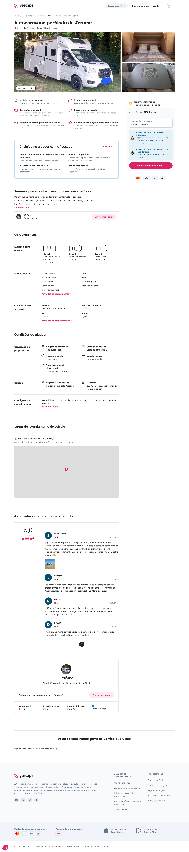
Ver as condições (50, 406)
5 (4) (19, 28)
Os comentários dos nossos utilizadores (127, 803)
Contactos (50, 846)
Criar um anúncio (140, 6)
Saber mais (107, 146)
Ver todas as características (55, 320)
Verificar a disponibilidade (150, 165)
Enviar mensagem (104, 217)
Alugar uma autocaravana (127, 788)
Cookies (105, 846)
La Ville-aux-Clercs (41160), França (41, 28)
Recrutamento (65, 846)
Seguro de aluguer (156, 790)
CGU (76, 846)
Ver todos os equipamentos (55, 294)
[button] (5, 848)
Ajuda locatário (121, 809)
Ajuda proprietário (156, 800)
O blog (39, 846)
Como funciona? (122, 783)
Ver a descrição (22, 207)
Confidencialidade (90, 846)
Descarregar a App (116, 6)
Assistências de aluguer (159, 795)
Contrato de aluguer (157, 785)
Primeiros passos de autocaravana (124, 794)
